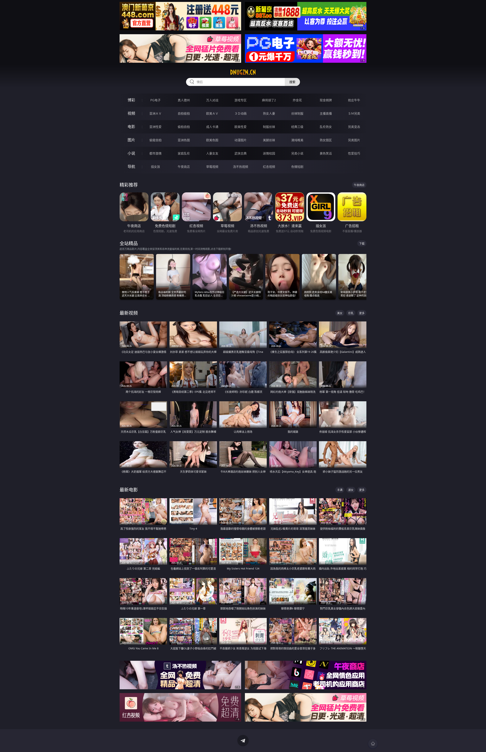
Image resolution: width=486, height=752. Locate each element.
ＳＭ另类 (354, 113)
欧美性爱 (240, 127)
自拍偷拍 (184, 113)
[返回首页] (372, 743)
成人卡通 (212, 127)
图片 (131, 140)
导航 (131, 166)
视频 (131, 113)
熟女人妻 (269, 113)
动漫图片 (240, 140)
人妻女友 (212, 153)
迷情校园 (269, 153)
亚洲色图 (184, 140)
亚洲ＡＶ (155, 113)
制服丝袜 (269, 127)
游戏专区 (240, 100)
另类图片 (354, 140)
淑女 (350, 490)
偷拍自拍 (184, 127)
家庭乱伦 (184, 153)
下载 (361, 243)
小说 (131, 153)
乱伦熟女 (326, 127)
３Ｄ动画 (240, 113)
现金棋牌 (326, 100)
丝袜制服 (297, 113)
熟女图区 (326, 140)
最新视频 (129, 313)
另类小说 (297, 153)
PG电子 (155, 100)
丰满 (339, 490)
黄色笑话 (326, 153)
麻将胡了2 (269, 100)
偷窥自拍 (155, 140)
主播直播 (326, 113)
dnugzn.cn (243, 72)
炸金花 (297, 100)
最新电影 (129, 489)
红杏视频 (269, 167)
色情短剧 (297, 167)
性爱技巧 (354, 153)
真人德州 (184, 100)
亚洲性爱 (155, 127)
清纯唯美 (297, 140)
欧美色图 (212, 140)
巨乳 (350, 313)
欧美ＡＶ (212, 113)
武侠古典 (240, 153)
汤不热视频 (240, 167)
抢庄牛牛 (354, 100)
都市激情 (155, 153)
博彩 (131, 100)
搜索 (292, 82)
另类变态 (354, 127)
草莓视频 (212, 167)
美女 (339, 313)
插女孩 (155, 167)
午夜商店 (184, 167)
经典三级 (297, 127)
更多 (361, 313)
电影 (131, 126)
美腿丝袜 (269, 140)
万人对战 (212, 100)
